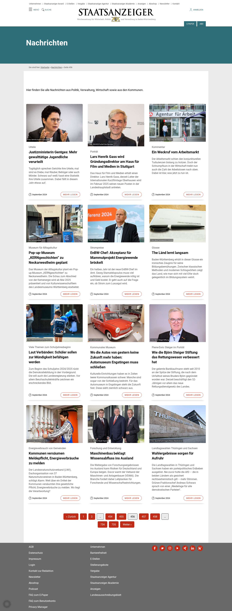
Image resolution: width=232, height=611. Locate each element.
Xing (185, 548)
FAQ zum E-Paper (38, 594)
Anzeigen (142, 4)
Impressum (35, 558)
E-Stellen (70, 4)
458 (155, 516)
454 (110, 516)
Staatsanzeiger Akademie (123, 4)
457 (144, 516)
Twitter (162, 548)
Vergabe (81, 4)
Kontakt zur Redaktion (41, 570)
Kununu (200, 548)
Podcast (33, 588)
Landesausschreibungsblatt (105, 594)
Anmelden (198, 10)
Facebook (155, 548)
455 (121, 516)
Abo (201, 24)
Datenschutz (36, 552)
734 (102, 524)
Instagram (170, 548)
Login (32, 564)
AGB (31, 546)
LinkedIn (192, 548)
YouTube (177, 548)
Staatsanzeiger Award (54, 4)
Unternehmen (35, 4)
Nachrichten (56, 67)
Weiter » (127, 524)
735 (114, 524)
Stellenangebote (99, 564)
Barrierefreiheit (98, 552)
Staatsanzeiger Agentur (98, 4)
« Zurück (71, 516)
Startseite (45, 67)
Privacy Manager (38, 606)
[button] (7, 604)
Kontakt (176, 4)
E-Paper (190, 24)
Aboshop (153, 4)
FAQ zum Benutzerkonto (42, 600)
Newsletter (165, 4)
